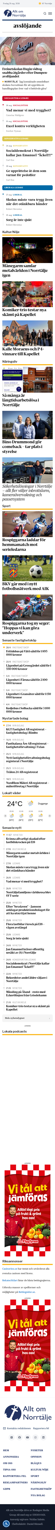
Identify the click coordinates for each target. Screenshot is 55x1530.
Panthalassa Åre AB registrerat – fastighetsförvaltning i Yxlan (27, 745)
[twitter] (12, 1437)
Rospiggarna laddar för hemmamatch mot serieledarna (24, 545)
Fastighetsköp (41, 1488)
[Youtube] (27, 1437)
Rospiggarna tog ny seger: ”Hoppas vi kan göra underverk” (26, 628)
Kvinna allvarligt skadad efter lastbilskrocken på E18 (25, 841)
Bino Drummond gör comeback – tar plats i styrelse (22, 447)
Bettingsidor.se (27, 1292)
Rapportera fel (41, 1428)
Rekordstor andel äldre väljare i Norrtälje (26, 980)
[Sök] (45, 13)
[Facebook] (19, 1437)
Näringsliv (38, 1482)
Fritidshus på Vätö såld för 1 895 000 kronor (26, 653)
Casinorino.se (9, 1268)
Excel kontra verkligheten (25, 126)
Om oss (7, 1463)
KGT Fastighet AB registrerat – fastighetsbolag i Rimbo (26, 731)
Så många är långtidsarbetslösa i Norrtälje (20, 400)
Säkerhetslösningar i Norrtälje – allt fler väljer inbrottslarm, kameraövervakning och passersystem (27, 492)
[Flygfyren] (27, 1210)
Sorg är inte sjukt (19, 220)
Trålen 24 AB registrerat (22, 772)
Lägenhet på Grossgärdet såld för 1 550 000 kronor (28, 667)
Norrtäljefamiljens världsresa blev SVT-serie (28, 894)
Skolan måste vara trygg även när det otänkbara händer (29, 202)
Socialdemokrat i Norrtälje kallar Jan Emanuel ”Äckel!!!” (29, 153)
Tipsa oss (9, 1469)
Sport (35, 1476)
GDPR (6, 1488)
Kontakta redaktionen (19, 1428)
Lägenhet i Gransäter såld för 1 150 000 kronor (28, 696)
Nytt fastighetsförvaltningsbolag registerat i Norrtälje (28, 760)
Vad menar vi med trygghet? (28, 110)
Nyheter (37, 1450)
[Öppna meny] (50, 13)
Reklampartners (15, 1482)
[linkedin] (43, 1437)
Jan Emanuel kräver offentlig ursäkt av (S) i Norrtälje (25, 951)
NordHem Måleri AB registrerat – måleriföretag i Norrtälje (27, 785)
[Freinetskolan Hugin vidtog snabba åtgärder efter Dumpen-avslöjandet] (27, 50)
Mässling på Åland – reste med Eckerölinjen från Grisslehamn (26, 994)
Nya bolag (38, 1495)
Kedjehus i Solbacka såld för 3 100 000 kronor (28, 710)
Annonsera (11, 1456)
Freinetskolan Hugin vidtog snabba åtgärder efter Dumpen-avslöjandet (25, 73)
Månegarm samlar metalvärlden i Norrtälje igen (25, 271)
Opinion (36, 1456)
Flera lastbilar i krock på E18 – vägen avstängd (25, 926)
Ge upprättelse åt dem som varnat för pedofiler (26, 173)
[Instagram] (35, 1437)
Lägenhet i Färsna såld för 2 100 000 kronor (27, 682)
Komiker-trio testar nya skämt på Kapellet (28, 1008)
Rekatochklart (10, 1280)
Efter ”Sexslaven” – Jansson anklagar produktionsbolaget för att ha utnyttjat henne (28, 910)
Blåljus (36, 1463)
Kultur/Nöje (39, 1469)
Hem (6, 1450)
